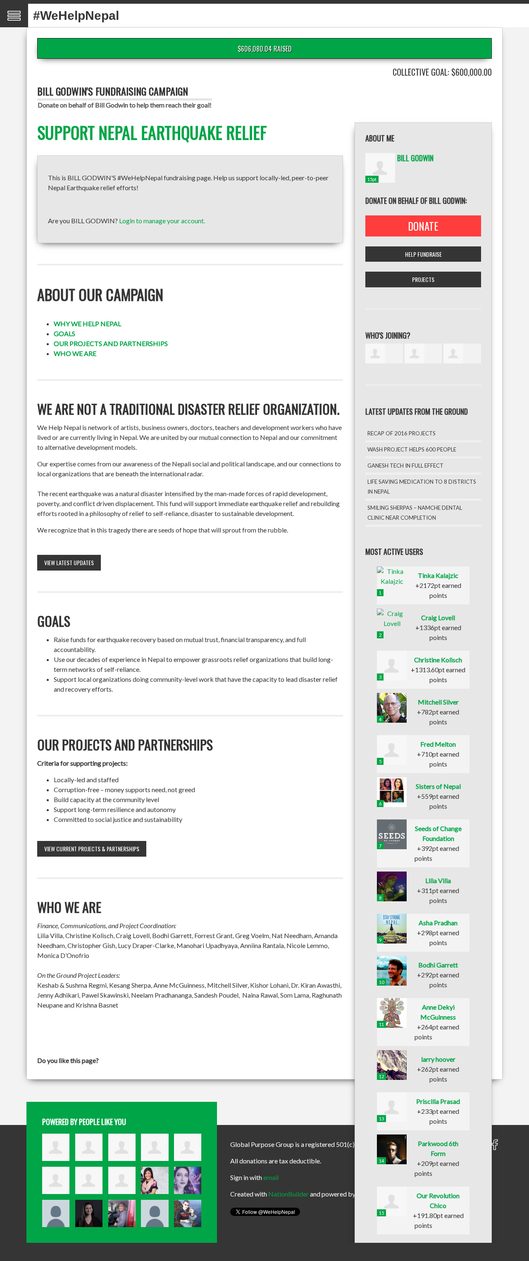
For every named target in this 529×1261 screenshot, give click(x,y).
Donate (423, 226)
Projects (423, 279)
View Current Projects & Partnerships (91, 848)
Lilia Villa (438, 880)
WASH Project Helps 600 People (411, 449)
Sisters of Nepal (438, 786)
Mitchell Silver (438, 702)
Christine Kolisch (438, 660)
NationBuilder (288, 1194)
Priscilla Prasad (438, 1101)
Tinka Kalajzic (438, 575)
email (271, 1177)
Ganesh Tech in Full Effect (405, 465)
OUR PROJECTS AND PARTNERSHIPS (111, 343)
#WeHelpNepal (76, 15)
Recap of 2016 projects (401, 433)
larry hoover (438, 1059)
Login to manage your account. (162, 220)
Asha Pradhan (438, 923)
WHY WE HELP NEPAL (87, 323)
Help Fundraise (423, 254)
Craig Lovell (438, 617)
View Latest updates (69, 562)
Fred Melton (438, 744)
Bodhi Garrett (438, 965)
